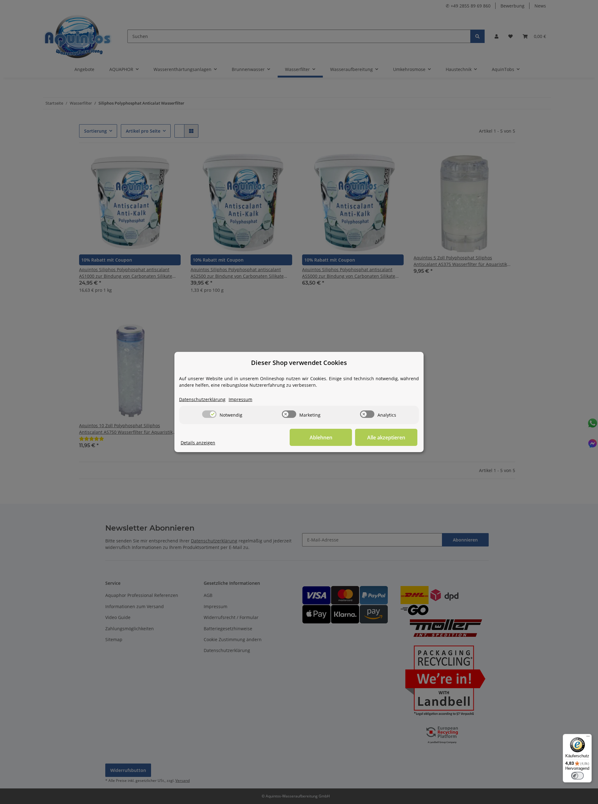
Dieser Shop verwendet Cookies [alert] (299, 362)
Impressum (240, 399)
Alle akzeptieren (386, 437)
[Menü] (588, 737)
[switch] (209, 414)
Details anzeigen (198, 443)
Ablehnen (321, 437)
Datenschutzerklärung (202, 399)
